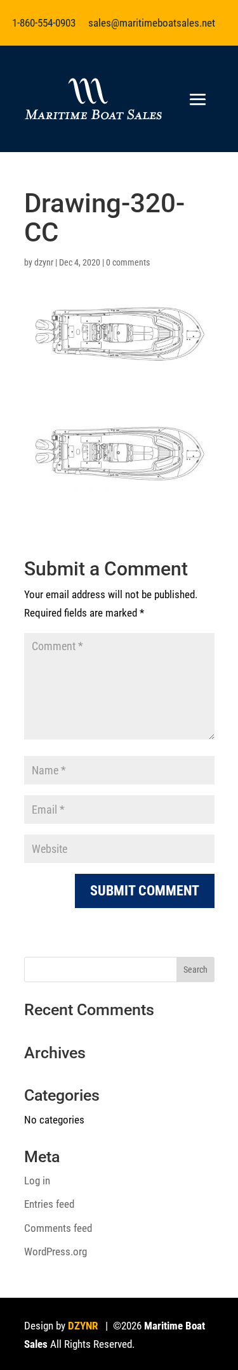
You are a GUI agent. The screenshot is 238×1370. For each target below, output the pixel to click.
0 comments (128, 262)
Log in (37, 1180)
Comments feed (58, 1228)
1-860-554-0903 (44, 22)
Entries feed (49, 1204)
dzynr (43, 262)
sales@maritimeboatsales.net (151, 22)
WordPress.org (55, 1251)
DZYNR (83, 1325)
